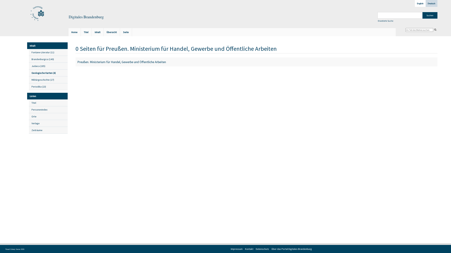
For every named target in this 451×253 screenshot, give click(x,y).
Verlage (36, 123)
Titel (34, 102)
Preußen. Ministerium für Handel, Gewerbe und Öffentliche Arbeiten (121, 62)
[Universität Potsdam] (37, 13)
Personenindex (39, 109)
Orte (34, 116)
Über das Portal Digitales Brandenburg (291, 249)
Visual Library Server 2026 (14, 249)
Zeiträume (37, 130)
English (420, 3)
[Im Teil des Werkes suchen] (435, 29)
